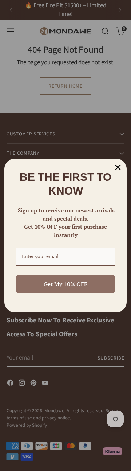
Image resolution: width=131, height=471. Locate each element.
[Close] (118, 167)
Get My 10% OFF (65, 284)
